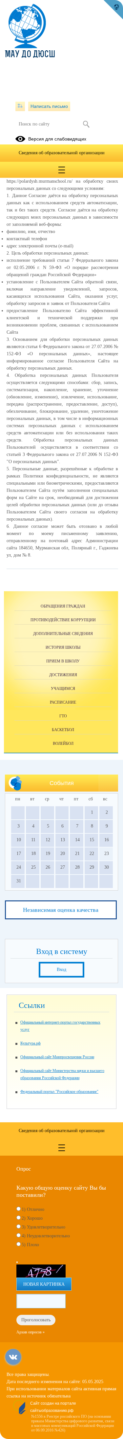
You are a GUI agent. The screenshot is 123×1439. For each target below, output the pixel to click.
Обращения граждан (63, 606)
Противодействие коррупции (63, 620)
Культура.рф (30, 1043)
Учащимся (63, 688)
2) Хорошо (32, 1218)
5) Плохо (30, 1244)
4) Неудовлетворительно (46, 1235)
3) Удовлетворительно (43, 1227)
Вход (61, 969)
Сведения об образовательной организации (62, 152)
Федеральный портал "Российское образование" (59, 1091)
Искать (86, 124)
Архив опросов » (30, 1332)
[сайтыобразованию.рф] (113, 10)
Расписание (63, 702)
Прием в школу (63, 661)
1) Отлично (33, 1209)
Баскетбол (63, 730)
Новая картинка (44, 1284)
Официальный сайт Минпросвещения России (57, 1057)
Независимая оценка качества (60, 910)
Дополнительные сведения (63, 633)
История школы (63, 647)
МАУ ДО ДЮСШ (30, 54)
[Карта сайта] (20, 106)
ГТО (63, 716)
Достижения (63, 675)
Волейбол (63, 743)
